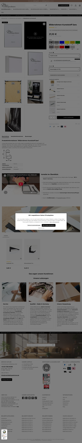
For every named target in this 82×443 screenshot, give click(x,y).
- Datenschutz (41, 228)
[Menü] (6, 430)
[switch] (4, 438)
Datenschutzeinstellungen (34, 225)
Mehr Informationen (54, 222)
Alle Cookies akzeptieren (49, 225)
